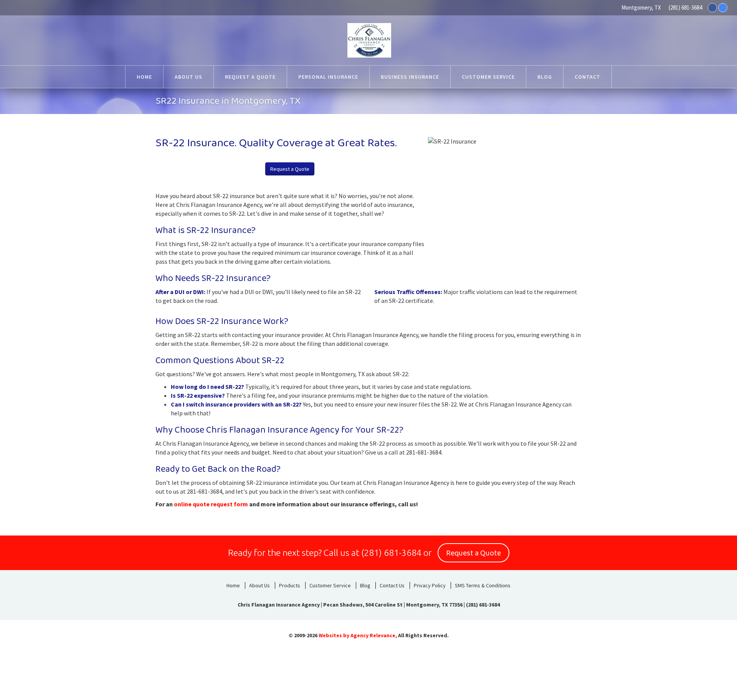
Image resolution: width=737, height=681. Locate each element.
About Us (259, 585)
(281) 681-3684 (685, 7)
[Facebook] (712, 7)
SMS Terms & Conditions (483, 585)
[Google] (722, 7)
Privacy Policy (430, 585)
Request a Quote (289, 168)
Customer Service (330, 585)
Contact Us (392, 585)
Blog (365, 585)
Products (289, 585)
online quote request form (211, 504)
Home (233, 585)
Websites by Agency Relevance (357, 635)
